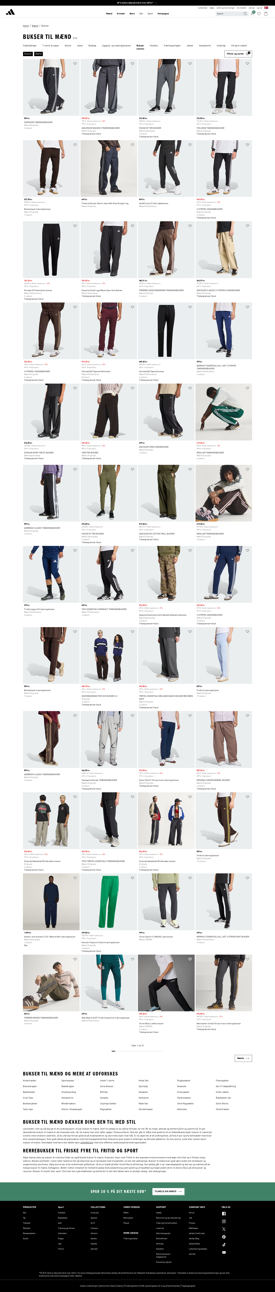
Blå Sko (104, 1092)
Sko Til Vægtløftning (226, 1086)
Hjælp (212, 8)
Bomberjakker (30, 1104)
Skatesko (181, 1086)
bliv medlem (241, 8)
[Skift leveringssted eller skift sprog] (266, 8)
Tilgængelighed (188, 1286)
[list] (137, 46)
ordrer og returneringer (226, 8)
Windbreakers (68, 1104)
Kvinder (121, 14)
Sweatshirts (67, 1098)
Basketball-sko (223, 1098)
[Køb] (10, 12)
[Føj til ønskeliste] (75, 64)
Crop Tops (28, 1098)
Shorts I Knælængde (71, 1109)
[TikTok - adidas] (237, 1245)
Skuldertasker (146, 1109)
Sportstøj (143, 1086)
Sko (141, 14)
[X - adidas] (237, 1229)
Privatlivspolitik (131, 1286)
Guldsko (104, 1098)
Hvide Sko (143, 1081)
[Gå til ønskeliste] (259, 13)
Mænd (109, 14)
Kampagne (163, 14)
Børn (132, 14)
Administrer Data (106, 1286)
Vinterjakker (183, 1092)
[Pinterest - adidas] (237, 1237)
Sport (150, 14)
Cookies (119, 1286)
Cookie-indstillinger (89, 1286)
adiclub (252, 8)
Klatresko (182, 1109)
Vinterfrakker (29, 1081)
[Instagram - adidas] (237, 1222)
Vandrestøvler (184, 1098)
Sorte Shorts (222, 1104)
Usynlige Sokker (108, 1104)
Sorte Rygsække (185, 1104)
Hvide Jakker (222, 1092)
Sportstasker (67, 1081)
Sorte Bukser (106, 1086)
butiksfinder (202, 8)
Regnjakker (106, 1109)
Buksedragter (30, 1086)
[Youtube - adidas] (237, 1253)
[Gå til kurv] (265, 13)
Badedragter (67, 1086)
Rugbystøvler (183, 1081)
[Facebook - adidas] (237, 1214)
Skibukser (144, 1098)
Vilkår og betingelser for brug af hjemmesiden (159, 1286)
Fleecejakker (222, 1081)
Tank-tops (28, 1109)
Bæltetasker (29, 1092)
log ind (259, 8)
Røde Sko (143, 1104)
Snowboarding (68, 1092)
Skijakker (143, 1092)
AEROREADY (86, 1143)
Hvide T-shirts (107, 1081)
